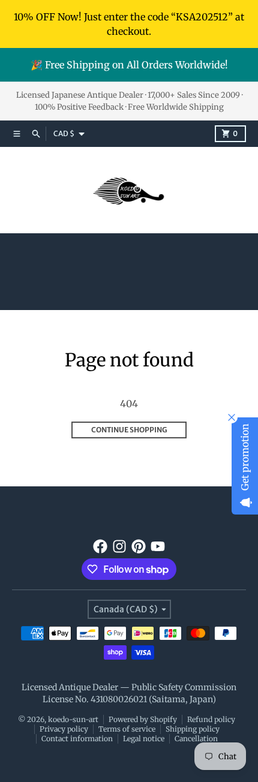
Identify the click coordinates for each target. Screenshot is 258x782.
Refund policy (211, 719)
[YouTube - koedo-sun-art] (158, 546)
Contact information (77, 738)
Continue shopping (129, 429)
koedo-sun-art (73, 719)
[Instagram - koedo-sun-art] (119, 546)
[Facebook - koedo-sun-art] (100, 546)
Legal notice (143, 738)
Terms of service (126, 728)
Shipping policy (193, 728)
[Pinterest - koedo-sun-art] (138, 546)
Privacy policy (64, 728)
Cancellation (196, 738)
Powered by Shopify (143, 719)
